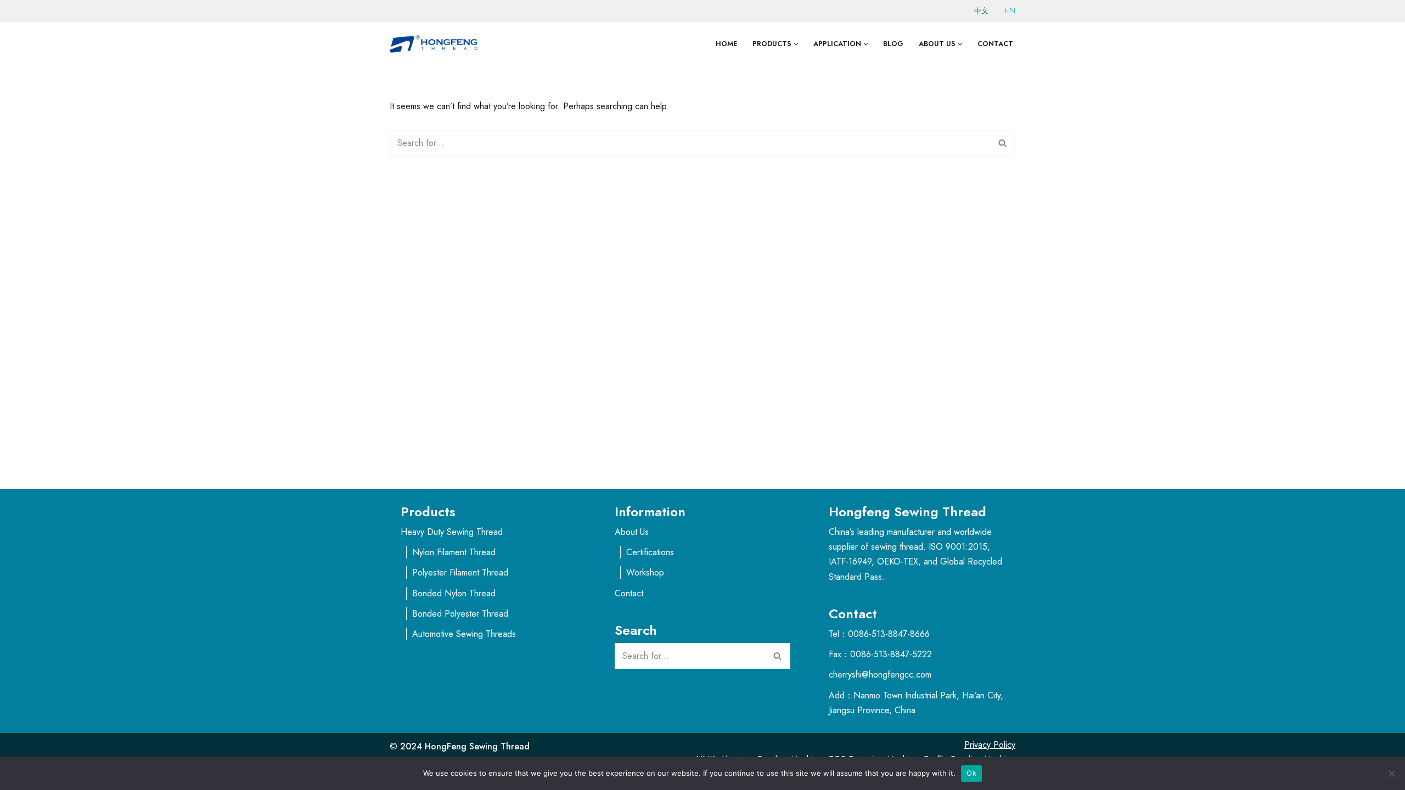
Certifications (650, 552)
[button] (796, 44)
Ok (971, 773)
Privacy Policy (989, 744)
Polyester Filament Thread (460, 572)
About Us (632, 532)
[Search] (1003, 143)
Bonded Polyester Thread (460, 613)
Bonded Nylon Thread (454, 593)
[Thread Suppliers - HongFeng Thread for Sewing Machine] (436, 44)
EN (1010, 10)
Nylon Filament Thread (454, 552)
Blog (893, 43)
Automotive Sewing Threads (464, 634)
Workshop (645, 572)
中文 (981, 10)
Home (726, 43)
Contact (995, 43)
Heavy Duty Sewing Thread (452, 532)
